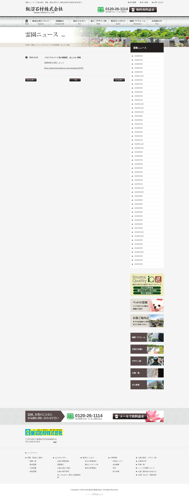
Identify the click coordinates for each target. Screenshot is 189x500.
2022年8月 (138, 200)
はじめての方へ (61, 458)
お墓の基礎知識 (63, 461)
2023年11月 (139, 144)
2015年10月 (139, 252)
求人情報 (144, 2)
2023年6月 (138, 164)
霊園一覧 (33, 461)
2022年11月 (139, 188)
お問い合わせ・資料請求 (147, 475)
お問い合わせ (158, 2)
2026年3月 (138, 72)
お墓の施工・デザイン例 (147, 458)
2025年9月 (138, 80)
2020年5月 (138, 212)
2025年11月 (139, 76)
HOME (27, 45)
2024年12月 (139, 104)
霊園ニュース (35, 45)
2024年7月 (138, 124)
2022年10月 (139, 192)
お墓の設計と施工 (64, 468)
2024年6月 (138, 128)
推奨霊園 (33, 464)
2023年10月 (139, 148)
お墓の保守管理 (63, 471)
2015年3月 (138, 260)
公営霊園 (33, 468)
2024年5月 (138, 132)
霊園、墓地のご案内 (34, 458)
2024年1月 (138, 140)
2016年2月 (138, 248)
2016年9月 (138, 240)
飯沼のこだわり (88, 458)
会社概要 (133, 2)
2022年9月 (138, 196)
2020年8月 (138, 208)
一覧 (75, 80)
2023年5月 (138, 168)
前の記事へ (31, 80)
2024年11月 (139, 108)
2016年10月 (139, 236)
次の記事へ (119, 80)
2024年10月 (139, 112)
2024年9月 (138, 116)
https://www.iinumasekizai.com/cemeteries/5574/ (63, 68)
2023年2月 (138, 180)
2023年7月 (138, 160)
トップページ (32, 453)
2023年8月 (138, 156)
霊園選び (60, 464)
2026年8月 (138, 56)
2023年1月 (138, 184)
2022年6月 (138, 204)
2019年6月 (138, 224)
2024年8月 (138, 120)
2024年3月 (138, 136)
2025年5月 (138, 88)
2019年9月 (138, 216)
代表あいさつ (118, 461)
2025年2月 (138, 96)
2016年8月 (138, 244)
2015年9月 (138, 256)
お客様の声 (142, 461)
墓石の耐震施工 (91, 468)
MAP (55, 442)
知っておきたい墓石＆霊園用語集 (69, 476)
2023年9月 (138, 152)
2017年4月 (138, 228)
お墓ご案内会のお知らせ (147, 471)
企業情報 (113, 458)
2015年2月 (138, 264)
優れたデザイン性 (91, 464)
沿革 (114, 468)
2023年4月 (138, 172)
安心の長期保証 (91, 461)
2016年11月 (139, 232)
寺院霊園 (33, 471)
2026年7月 (138, 60)
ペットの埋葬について (146, 468)
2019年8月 (138, 220)
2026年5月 (138, 68)
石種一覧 (141, 464)
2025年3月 (138, 92)
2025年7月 (138, 84)
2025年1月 (138, 100)
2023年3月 (138, 176)
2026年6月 (138, 64)
